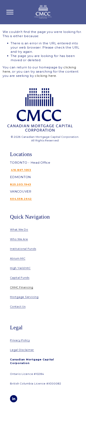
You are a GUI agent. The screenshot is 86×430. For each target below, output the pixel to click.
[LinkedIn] (13, 398)
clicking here (45, 76)
